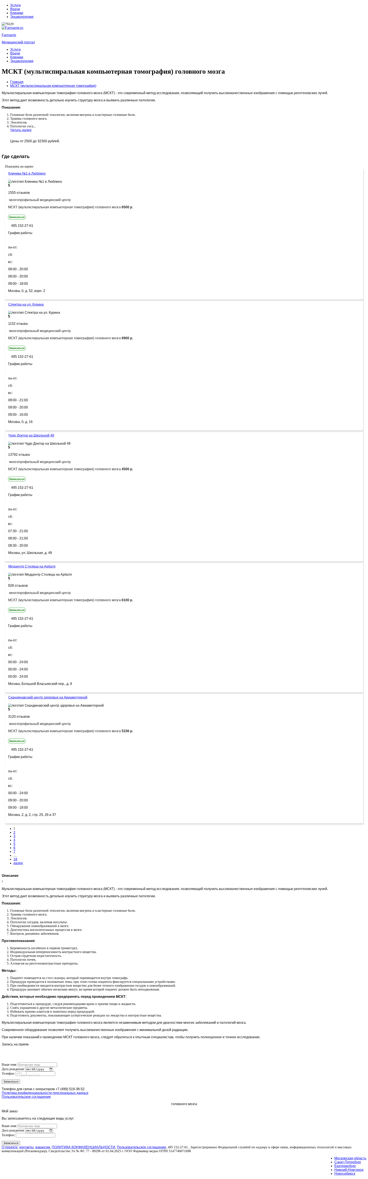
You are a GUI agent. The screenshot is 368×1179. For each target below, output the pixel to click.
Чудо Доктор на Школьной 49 (31, 435)
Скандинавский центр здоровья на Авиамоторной (47, 697)
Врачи (15, 9)
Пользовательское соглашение (26, 1096)
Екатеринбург (345, 1166)
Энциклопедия (21, 17)
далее (18, 863)
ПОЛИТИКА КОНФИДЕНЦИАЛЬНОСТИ (83, 1147)
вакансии (42, 1147)
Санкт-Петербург (347, 1162)
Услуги (15, 5)
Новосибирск (344, 1173)
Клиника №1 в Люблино (27, 173)
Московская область (350, 1158)
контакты (26, 1147)
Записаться (17, 217)
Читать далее (21, 130)
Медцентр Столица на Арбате (32, 566)
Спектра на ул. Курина (26, 304)
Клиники (16, 13)
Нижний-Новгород (348, 1170)
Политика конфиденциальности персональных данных (45, 1093)
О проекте (10, 1147)
